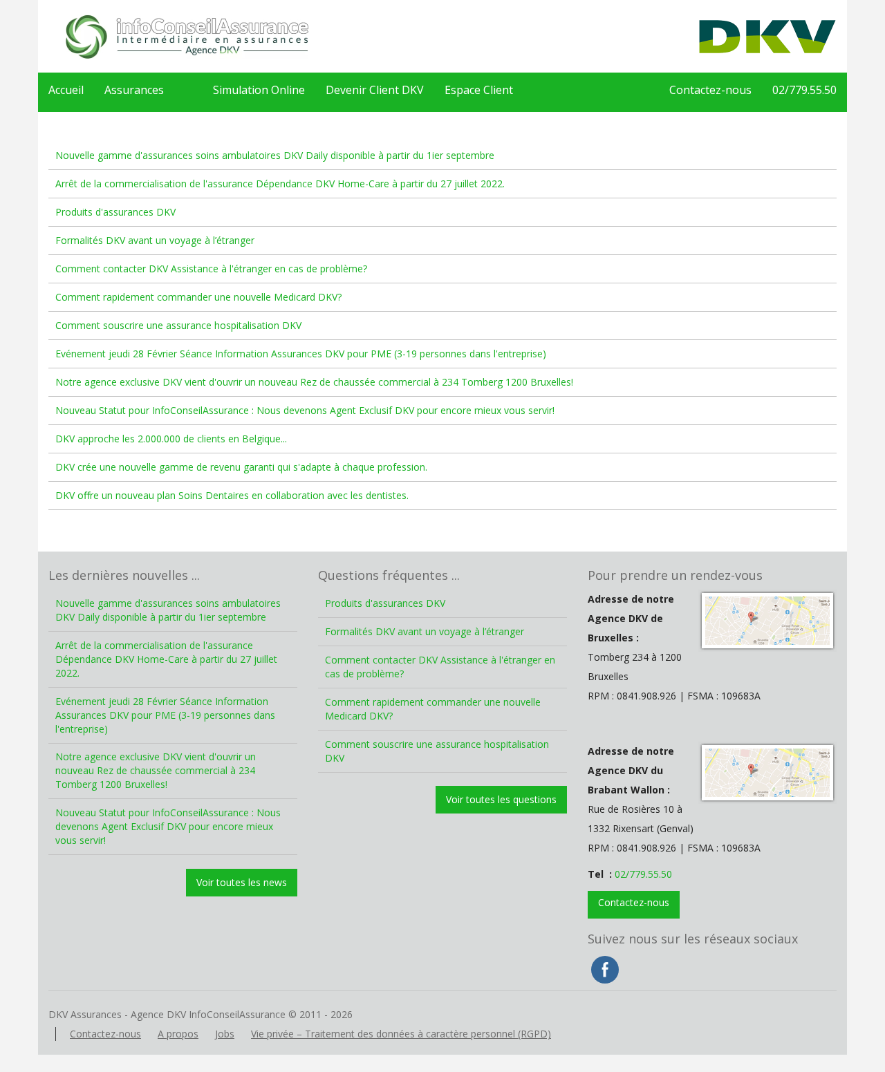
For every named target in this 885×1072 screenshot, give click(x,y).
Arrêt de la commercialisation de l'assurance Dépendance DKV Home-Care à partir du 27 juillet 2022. (280, 183)
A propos (178, 1033)
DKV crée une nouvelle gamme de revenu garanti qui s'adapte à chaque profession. (241, 466)
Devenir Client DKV (375, 89)
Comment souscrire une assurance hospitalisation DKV (178, 325)
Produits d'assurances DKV (115, 211)
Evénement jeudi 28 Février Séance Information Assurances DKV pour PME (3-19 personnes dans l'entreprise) (300, 353)
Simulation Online (259, 89)
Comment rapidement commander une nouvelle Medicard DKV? (198, 296)
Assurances (134, 89)
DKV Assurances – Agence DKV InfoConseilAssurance (186, 36)
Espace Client (479, 89)
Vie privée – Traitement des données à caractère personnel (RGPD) (401, 1033)
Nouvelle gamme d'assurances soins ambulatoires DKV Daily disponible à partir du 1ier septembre (274, 155)
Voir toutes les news (241, 882)
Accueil (66, 89)
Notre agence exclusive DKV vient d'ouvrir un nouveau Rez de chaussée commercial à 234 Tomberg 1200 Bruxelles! (314, 381)
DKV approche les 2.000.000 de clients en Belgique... (171, 438)
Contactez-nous (710, 89)
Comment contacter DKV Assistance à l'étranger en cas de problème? (211, 268)
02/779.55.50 (804, 89)
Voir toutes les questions (501, 799)
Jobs (224, 1033)
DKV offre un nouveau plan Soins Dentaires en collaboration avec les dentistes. (232, 495)
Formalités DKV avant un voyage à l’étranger (154, 240)
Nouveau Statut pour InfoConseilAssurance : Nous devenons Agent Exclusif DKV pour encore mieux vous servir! (305, 410)
